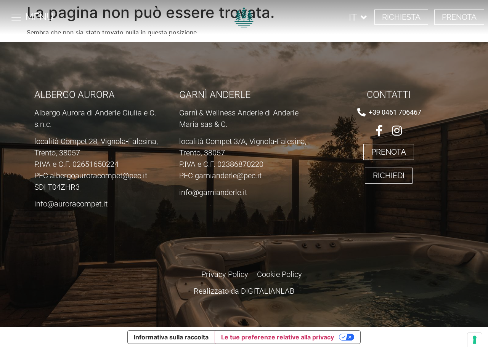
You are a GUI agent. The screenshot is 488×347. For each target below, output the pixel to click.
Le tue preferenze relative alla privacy (277, 337)
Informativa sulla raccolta (171, 337)
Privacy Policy (224, 274)
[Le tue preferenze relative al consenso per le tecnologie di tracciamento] (474, 340)
